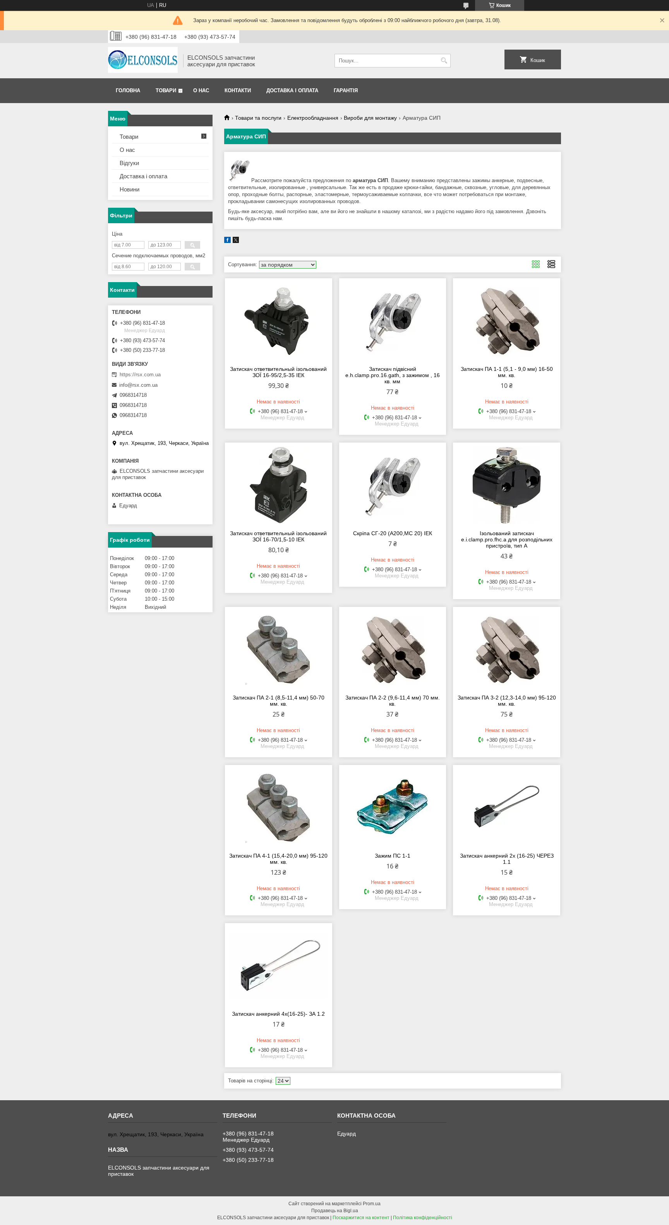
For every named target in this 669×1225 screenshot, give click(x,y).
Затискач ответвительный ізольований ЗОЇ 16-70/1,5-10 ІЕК (278, 536)
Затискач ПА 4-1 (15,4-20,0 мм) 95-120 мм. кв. (278, 859)
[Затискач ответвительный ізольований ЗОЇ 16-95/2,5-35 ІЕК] (278, 321)
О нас (201, 90)
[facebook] (227, 241)
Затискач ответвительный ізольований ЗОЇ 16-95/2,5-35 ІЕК (278, 372)
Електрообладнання (312, 118)
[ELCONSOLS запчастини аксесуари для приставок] (143, 60)
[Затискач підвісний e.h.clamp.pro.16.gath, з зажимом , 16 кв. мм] (393, 321)
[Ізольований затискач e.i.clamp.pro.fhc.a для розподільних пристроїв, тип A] (506, 485)
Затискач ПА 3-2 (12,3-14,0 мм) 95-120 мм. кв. (507, 700)
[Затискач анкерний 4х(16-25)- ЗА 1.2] (278, 965)
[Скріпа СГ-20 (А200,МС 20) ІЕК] (393, 485)
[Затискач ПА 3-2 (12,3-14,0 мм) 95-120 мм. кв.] (506, 649)
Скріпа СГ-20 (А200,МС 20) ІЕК (392, 533)
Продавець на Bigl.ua (334, 1210)
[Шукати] (444, 60)
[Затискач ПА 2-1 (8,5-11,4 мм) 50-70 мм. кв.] (278, 649)
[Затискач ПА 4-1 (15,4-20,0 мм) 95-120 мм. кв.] (278, 807)
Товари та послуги (258, 118)
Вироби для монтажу (370, 118)
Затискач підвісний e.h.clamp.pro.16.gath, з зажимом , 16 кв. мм (392, 375)
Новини (129, 189)
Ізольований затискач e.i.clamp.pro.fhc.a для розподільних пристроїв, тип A (506, 539)
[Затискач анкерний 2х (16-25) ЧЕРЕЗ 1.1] (506, 807)
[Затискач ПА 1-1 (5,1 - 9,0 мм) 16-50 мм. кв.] (506, 321)
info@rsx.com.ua (138, 385)
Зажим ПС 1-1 (392, 856)
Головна (128, 90)
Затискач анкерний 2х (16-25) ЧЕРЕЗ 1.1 (507, 859)
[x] (236, 241)
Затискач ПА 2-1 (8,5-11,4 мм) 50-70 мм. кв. (278, 700)
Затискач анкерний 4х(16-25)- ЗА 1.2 (278, 1014)
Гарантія (346, 90)
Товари (166, 90)
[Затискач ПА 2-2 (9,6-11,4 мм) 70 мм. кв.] (393, 649)
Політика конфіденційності (422, 1217)
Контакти (238, 90)
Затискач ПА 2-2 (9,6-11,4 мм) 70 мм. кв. (392, 700)
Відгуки (129, 163)
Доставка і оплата (292, 90)
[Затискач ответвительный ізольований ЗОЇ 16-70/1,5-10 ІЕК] (278, 485)
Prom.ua (372, 1203)
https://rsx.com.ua (140, 374)
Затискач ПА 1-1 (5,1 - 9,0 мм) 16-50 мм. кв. (507, 372)
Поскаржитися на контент (361, 1217)
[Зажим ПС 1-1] (393, 807)
